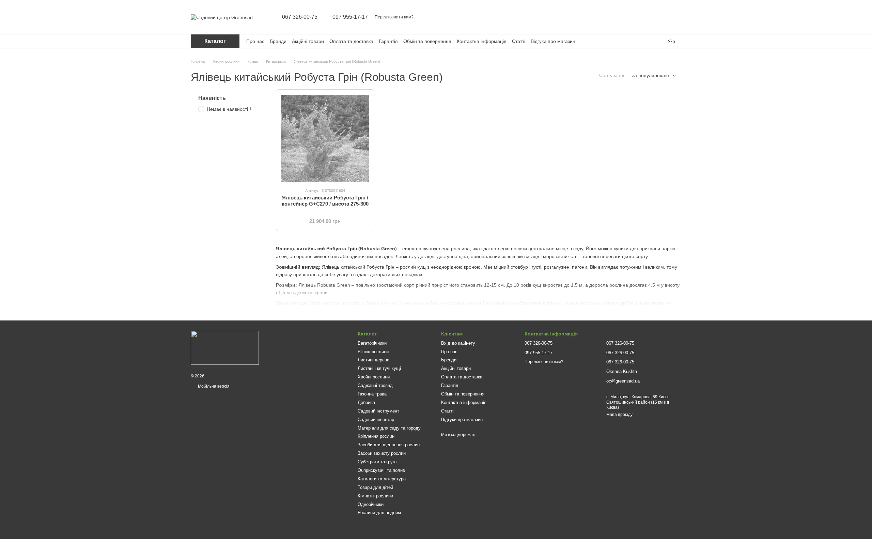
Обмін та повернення (427, 41)
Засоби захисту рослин (382, 453)
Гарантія (388, 41)
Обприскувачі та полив (381, 470)
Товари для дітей (375, 487)
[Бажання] (658, 17)
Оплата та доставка (351, 41)
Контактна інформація (482, 41)
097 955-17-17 (350, 17)
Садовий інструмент (378, 411)
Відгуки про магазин (553, 41)
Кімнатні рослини (375, 495)
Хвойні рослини (374, 376)
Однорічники (371, 504)
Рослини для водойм (379, 512)
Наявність (212, 98)
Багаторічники (372, 343)
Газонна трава (372, 393)
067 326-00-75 (299, 17)
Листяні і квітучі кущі (379, 368)
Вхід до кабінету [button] (458, 343)
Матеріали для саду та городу (389, 428)
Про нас (255, 41)
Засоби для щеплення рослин (389, 444)
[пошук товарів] (622, 17)
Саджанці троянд (375, 385)
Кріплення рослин (376, 436)
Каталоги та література (382, 478)
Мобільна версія (213, 386)
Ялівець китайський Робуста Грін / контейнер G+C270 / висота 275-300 (325, 201)
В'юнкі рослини (373, 351)
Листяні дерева (373, 359)
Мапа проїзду (619, 414)
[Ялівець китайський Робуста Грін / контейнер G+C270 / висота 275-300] (325, 138)
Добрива (366, 402)
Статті (518, 41)
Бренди (278, 41)
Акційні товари (308, 41)
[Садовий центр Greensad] (225, 347)
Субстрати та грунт (377, 461)
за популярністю (650, 75)
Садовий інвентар (376, 419)
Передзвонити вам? (394, 17)
